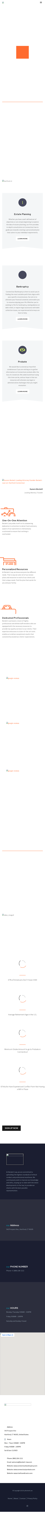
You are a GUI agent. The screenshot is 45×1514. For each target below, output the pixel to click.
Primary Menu (41, 2)
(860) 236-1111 (19, 1271)
